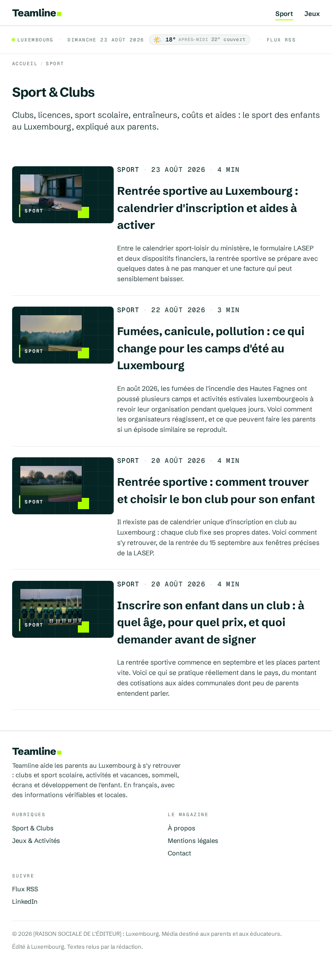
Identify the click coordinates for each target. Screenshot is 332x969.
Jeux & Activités (36, 841)
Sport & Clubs (33, 828)
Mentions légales (193, 841)
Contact (179, 853)
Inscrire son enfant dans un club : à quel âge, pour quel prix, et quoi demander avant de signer (210, 622)
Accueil (25, 63)
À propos (181, 828)
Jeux (312, 14)
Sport (284, 14)
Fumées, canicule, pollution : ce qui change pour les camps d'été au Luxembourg (210, 348)
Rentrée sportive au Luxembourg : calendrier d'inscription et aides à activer (207, 208)
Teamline (34, 13)
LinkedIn (25, 902)
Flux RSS (281, 39)
